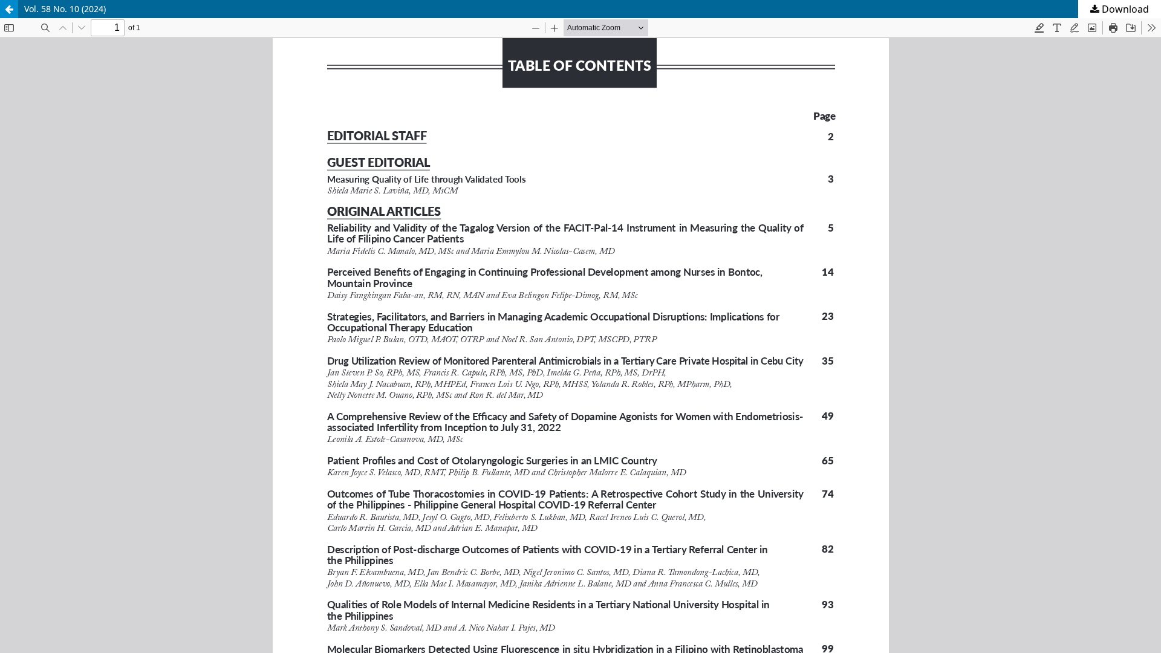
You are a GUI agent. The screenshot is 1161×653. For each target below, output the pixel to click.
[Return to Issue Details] (9, 9)
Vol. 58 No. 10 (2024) (65, 9)
